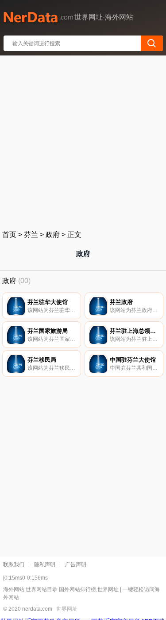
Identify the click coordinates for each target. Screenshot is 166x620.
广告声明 (75, 564)
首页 (9, 234)
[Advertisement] (83, 141)
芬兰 (31, 234)
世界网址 (66, 609)
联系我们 (13, 564)
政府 (53, 234)
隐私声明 (44, 564)
